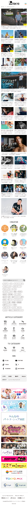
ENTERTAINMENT (22, 324)
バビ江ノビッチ (6, 307)
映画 (15, 291)
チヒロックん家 (6, 302)
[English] (24, 376)
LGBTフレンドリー (7, 305)
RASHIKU (5, 351)
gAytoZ (4, 294)
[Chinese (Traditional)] (16, 376)
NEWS (5, 324)
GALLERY (14, 338)
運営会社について (5, 498)
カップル (14, 289)
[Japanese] (9, 376)
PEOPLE (5, 338)
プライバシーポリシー (19, 495)
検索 (24, 280)
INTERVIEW (5, 331)
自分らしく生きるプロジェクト (16, 310)
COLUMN (22, 331)
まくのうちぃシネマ (7, 291)
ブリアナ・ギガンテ (16, 307)
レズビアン (5, 283)
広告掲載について (21, 498)
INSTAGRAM (21, 368)
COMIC (14, 331)
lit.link (6, 360)
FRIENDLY (14, 351)
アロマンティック (17, 286)
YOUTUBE (20, 360)
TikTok (7, 364)
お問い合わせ (13, 498)
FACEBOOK (8, 368)
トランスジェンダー (18, 283)
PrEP (15, 305)
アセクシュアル (6, 289)
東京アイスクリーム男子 (17, 297)
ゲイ (11, 283)
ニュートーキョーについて (14, 379)
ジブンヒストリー (10, 6)
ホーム (2, 6)
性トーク (10, 299)
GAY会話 (10, 294)
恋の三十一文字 (6, 297)
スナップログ (17, 294)
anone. (4, 299)
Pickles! (20, 291)
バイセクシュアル (7, 286)
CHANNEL (23, 338)
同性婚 (13, 302)
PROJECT (23, 351)
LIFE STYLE (14, 324)
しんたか (5, 310)
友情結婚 (19, 302)
